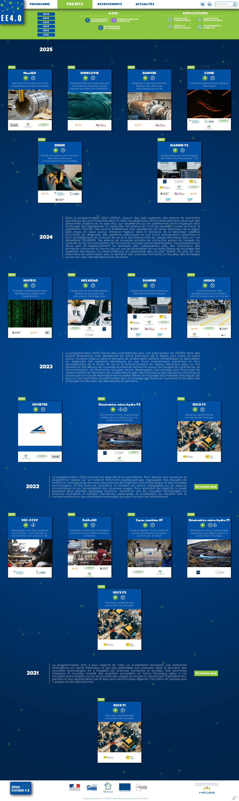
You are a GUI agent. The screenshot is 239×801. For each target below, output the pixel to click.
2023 (46, 26)
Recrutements (110, 4)
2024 (46, 22)
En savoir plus (206, 486)
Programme (40, 4)
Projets (74, 4)
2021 (46, 34)
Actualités (145, 4)
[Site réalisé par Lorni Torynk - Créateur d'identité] (234, 798)
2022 (46, 30)
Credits (115, 798)
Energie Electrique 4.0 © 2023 (96, 798)
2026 (46, 14)
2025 (46, 18)
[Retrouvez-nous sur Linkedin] (209, 4)
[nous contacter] (202, 4)
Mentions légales (129, 798)
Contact (142, 798)
